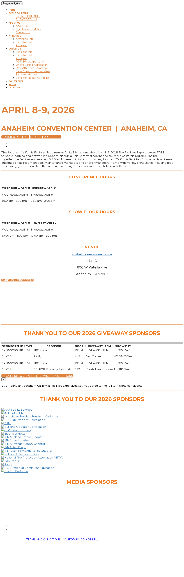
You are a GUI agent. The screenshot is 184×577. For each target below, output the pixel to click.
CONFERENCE (16, 81)
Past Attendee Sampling (31, 68)
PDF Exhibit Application (30, 61)
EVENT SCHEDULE (19, 13)
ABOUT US (14, 23)
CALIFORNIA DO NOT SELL (80, 539)
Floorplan (21, 45)
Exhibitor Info (24, 51)
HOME (12, 10)
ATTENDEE (15, 36)
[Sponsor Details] (16, 409)
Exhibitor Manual (26, 74)
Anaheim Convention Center (92, 254)
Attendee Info (25, 39)
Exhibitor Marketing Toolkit (32, 77)
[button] (15, 136)
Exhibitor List (24, 42)
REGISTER (14, 87)
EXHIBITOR (15, 49)
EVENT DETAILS (26, 19)
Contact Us (23, 32)
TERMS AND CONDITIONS (43, 539)
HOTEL (12, 84)
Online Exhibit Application (32, 64)
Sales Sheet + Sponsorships (33, 71)
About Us (21, 26)
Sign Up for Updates (28, 29)
